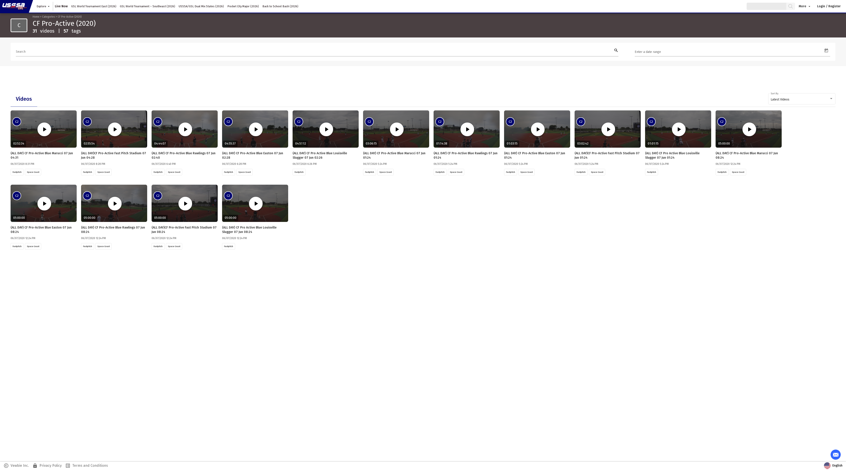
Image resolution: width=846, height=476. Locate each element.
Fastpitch (17, 172)
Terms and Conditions (86, 465)
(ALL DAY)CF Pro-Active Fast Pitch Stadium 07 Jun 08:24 (184, 230)
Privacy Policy (47, 465)
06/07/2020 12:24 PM (728, 163)
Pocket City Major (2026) (243, 6)
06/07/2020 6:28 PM (234, 163)
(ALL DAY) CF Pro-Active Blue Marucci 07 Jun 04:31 (42, 155)
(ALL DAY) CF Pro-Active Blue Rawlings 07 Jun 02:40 (183, 155)
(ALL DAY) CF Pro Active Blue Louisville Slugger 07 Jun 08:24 (249, 230)
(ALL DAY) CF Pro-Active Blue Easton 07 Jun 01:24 (534, 155)
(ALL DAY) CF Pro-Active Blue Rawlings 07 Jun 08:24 (113, 230)
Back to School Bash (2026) (280, 6)
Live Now (61, 6)
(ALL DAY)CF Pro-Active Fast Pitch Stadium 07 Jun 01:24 (607, 155)
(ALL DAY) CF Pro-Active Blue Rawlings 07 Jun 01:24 (465, 155)
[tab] (24, 99)
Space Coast (33, 172)
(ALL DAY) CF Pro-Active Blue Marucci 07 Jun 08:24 (747, 155)
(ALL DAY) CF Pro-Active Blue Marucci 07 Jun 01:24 (394, 155)
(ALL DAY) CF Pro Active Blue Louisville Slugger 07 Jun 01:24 (672, 155)
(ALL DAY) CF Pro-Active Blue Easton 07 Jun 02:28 (252, 155)
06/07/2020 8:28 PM (93, 163)
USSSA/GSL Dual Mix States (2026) (201, 6)
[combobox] (802, 99)
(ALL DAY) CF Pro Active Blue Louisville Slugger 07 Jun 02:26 (320, 155)
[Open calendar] (826, 50)
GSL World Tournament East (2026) (93, 6)
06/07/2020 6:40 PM (164, 163)
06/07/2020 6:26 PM (305, 163)
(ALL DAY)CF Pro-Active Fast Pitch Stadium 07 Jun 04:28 (113, 155)
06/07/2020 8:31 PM (22, 163)
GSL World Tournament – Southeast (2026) (147, 6)
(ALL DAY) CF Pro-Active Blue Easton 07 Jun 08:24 (41, 230)
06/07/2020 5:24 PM (375, 163)
